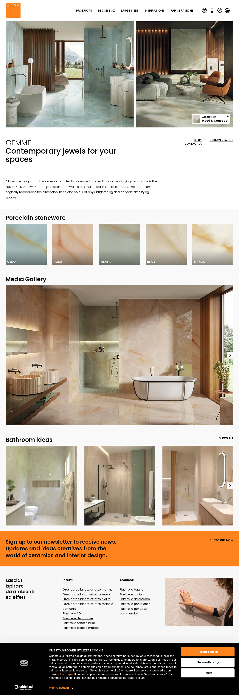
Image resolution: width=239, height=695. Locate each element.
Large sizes (130, 11)
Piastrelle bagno (131, 589)
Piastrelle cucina (132, 594)
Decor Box (106, 11)
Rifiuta (208, 672)
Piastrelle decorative (78, 618)
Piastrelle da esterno (135, 599)
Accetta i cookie (208, 651)
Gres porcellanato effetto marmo (88, 589)
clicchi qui (65, 674)
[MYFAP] (219, 10)
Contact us (193, 143)
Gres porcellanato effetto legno (86, 594)
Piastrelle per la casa (135, 604)
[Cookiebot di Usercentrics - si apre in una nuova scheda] (24, 688)
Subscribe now (221, 540)
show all (226, 438)
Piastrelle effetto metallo (81, 628)
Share (198, 140)
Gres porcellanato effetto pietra (87, 599)
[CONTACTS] (204, 10)
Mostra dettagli (59, 687)
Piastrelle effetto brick (79, 623)
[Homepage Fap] (13, 11)
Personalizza (205, 662)
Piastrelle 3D (72, 613)
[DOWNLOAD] (212, 10)
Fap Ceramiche (182, 11)
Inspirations (155, 11)
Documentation (221, 140)
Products (84, 11)
